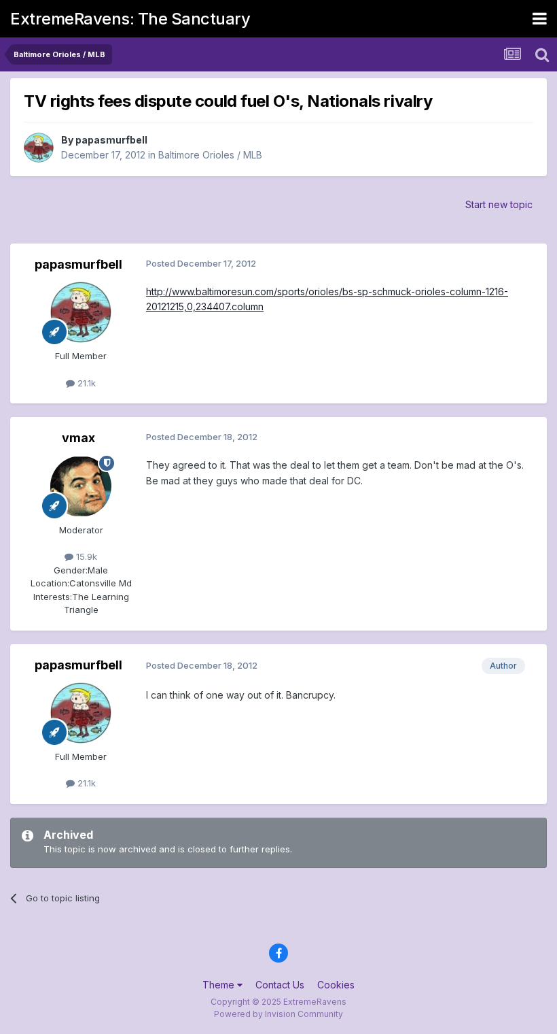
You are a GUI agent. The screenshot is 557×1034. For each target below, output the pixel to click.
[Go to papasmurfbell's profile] (39, 148)
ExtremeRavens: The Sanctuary (130, 19)
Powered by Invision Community (278, 1014)
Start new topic (499, 204)
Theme (219, 984)
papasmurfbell (111, 140)
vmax (78, 438)
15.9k (85, 556)
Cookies (336, 984)
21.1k (85, 383)
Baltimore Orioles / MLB (210, 155)
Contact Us (279, 984)
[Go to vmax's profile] (80, 486)
